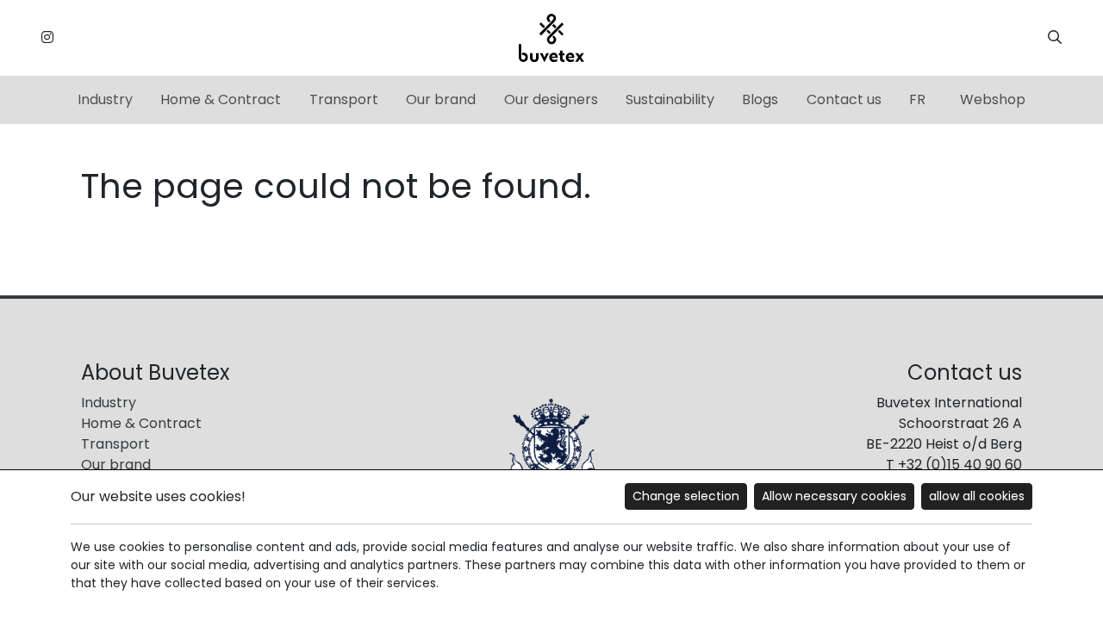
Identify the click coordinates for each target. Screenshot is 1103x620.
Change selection (686, 496)
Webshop (992, 99)
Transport (343, 99)
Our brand (441, 99)
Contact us (844, 99)
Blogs (760, 99)
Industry (105, 99)
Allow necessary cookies (834, 496)
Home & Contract (220, 99)
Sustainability (670, 99)
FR (917, 99)
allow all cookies (977, 496)
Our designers (551, 99)
